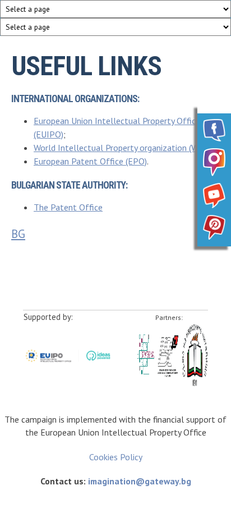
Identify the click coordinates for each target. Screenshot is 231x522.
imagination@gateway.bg (139, 481)
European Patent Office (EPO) (90, 161)
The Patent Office (68, 207)
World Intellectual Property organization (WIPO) (124, 147)
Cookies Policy (115, 457)
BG (18, 233)
